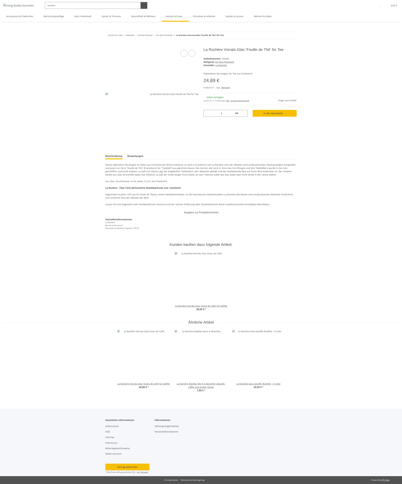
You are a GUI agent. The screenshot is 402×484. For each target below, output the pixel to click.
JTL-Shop (385, 480)
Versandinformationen (166, 431)
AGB (107, 431)
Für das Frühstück (224, 61)
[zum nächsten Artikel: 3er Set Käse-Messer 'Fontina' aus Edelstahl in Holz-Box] (293, 35)
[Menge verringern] (207, 113)
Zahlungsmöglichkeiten (167, 426)
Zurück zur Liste (115, 35)
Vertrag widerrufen (127, 466)
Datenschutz (112, 426)
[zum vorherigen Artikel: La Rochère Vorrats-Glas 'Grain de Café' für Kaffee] (286, 35)
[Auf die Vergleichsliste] (183, 53)
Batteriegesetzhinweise (117, 448)
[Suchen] (144, 5)
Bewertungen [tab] (135, 156)
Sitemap (109, 437)
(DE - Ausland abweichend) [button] (237, 100)
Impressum (111, 442)
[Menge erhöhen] (244, 113)
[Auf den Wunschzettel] (191, 53)
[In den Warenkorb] (107, 45)
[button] (374, 5)
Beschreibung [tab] (113, 156)
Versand (225, 87)
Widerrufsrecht (113, 453)
